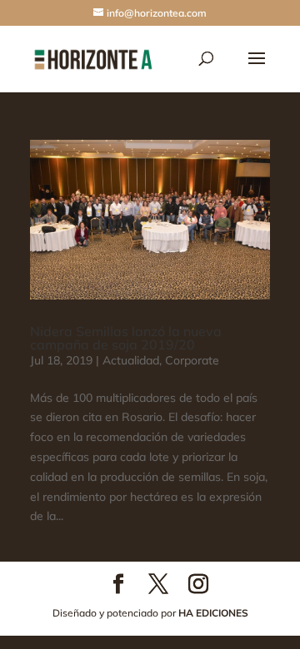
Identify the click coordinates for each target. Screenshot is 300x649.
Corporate (192, 360)
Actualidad (130, 360)
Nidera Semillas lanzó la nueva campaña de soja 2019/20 (126, 338)
